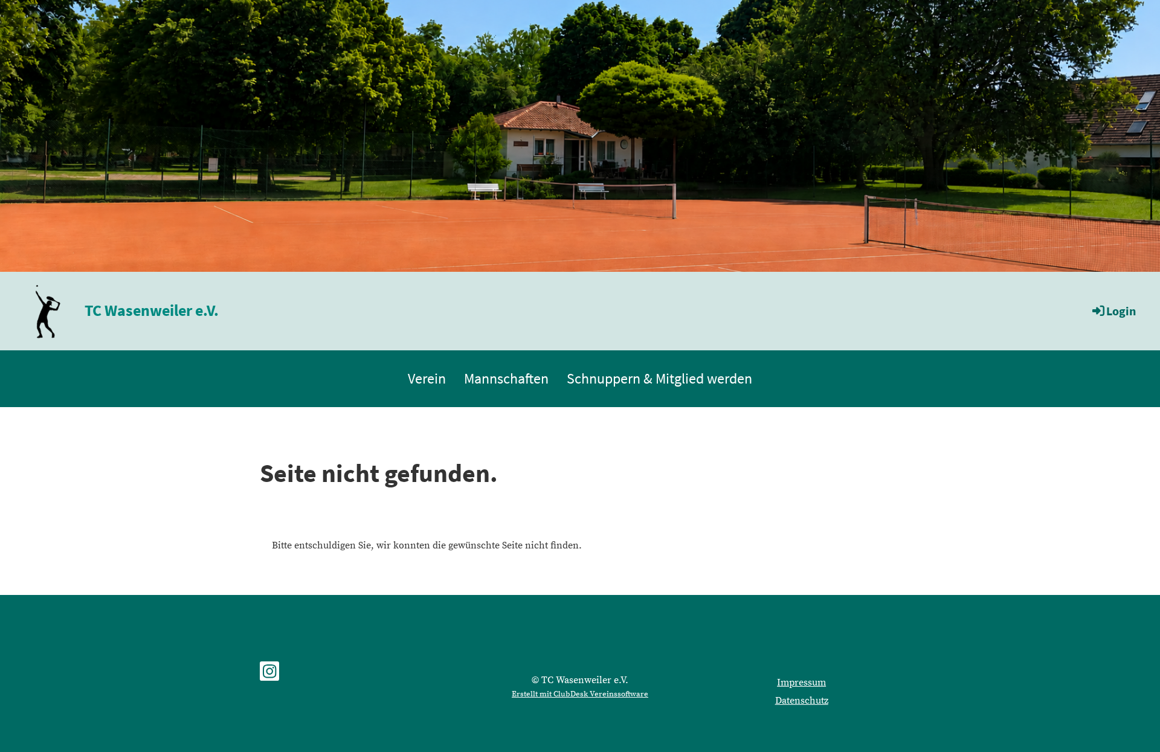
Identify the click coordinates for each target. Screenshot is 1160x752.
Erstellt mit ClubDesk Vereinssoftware (580, 694)
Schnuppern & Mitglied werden (659, 378)
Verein (427, 378)
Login (1121, 310)
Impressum (801, 682)
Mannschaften (506, 378)
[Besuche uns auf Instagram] (269, 675)
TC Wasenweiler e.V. (152, 310)
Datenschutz (801, 701)
